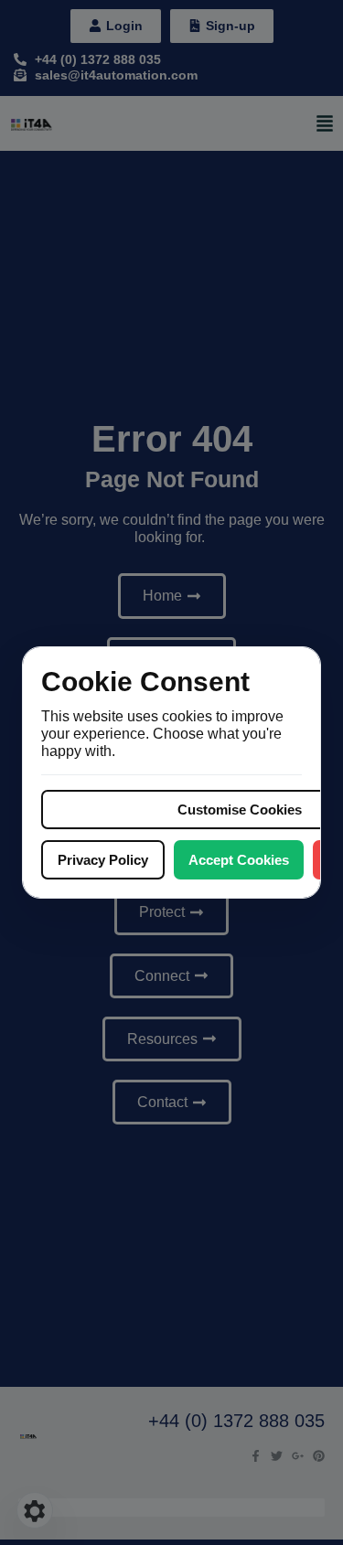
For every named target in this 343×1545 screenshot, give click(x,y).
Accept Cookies (238, 860)
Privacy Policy (103, 860)
